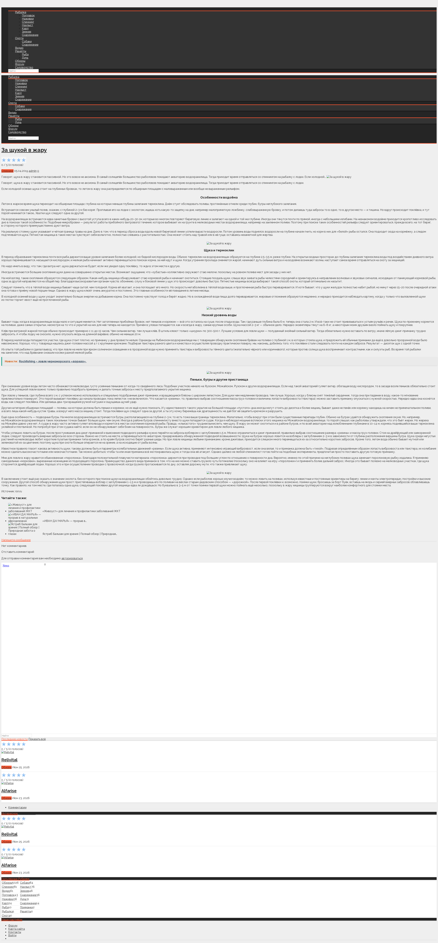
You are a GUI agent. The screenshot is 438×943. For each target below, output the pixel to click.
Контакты (14, 932)
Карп (25, 28)
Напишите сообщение (16, 540)
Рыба (25, 54)
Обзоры (20, 61)
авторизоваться (72, 558)
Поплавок (28, 15)
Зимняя (26, 31)
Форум (19, 64)
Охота (19, 38)
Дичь (25, 57)
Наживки (28, 18)
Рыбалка (20, 12)
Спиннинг (28, 22)
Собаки (27, 41)
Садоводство (24, 67)
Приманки (26, 907)
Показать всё (37, 739)
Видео (19, 48)
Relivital (9, 759)
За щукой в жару (24, 150)
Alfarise (9, 790)
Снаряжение (30, 35)
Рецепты (20, 51)
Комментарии (17, 807)
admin (33, 171)
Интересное (9, 813)
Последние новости (14, 739)
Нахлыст (27, 25)
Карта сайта (16, 929)
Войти (12, 935)
